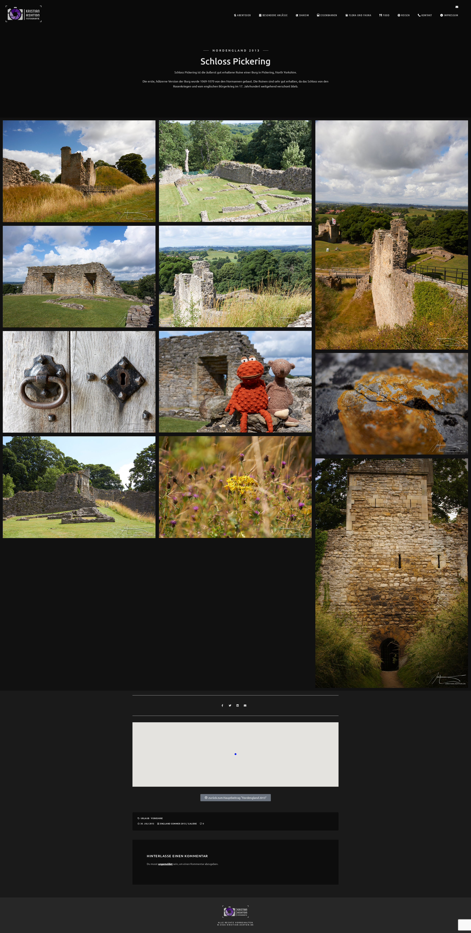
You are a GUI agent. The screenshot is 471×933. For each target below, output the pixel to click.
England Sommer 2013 (173, 823)
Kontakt (426, 15)
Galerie (192, 823)
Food (385, 15)
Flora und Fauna (359, 15)
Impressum (450, 15)
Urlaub (145, 818)
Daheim (304, 15)
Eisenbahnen (328, 15)
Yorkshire (157, 818)
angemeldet (165, 863)
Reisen (405, 15)
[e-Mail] (457, 7)
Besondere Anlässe (275, 15)
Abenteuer (243, 15)
